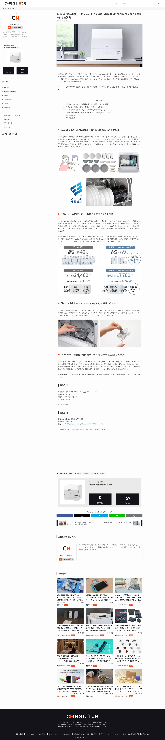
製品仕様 (72, 115)
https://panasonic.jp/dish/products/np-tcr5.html (88, 429)
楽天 (100, 499)
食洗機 (102, 473)
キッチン (95, 473)
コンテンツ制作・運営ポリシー (90, 734)
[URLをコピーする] (134, 515)
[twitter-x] (3, 133)
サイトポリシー (42, 734)
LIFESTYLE (63, 473)
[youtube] (9, 133)
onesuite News (66, 556)
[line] (6, 133)
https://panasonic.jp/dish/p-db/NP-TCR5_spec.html (85, 424)
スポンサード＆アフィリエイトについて (60, 734)
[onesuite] (31, 3)
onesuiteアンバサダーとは (12, 115)
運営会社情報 (8, 123)
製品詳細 (72, 118)
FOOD (6, 96)
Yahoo (127, 499)
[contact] (16, 133)
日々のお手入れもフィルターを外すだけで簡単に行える (85, 110)
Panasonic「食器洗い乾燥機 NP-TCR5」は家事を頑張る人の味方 (89, 113)
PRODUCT (7, 107)
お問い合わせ (8, 127)
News (79, 473)
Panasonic (86, 473)
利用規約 (76, 734)
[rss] (13, 133)
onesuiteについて (9, 119)
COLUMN (7, 88)
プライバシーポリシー (106, 734)
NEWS (71, 473)
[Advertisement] (80, 451)
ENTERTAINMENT (10, 92)
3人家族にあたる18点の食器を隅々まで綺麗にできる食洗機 (87, 104)
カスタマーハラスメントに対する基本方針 (127, 734)
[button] (65, 515)
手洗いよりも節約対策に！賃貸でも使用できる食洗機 (85, 107)
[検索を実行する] (159, 3)
